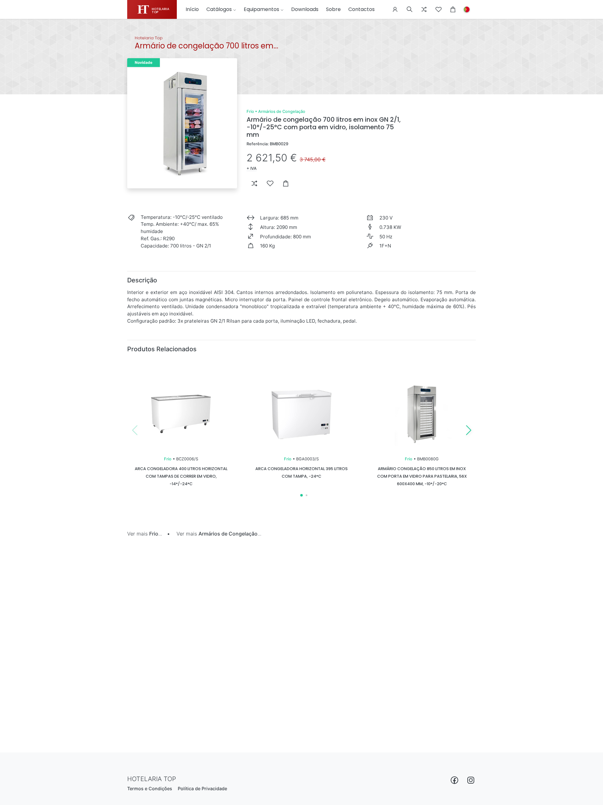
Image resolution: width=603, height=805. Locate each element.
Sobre (333, 9)
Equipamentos (261, 9)
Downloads (304, 9)
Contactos (361, 9)
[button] (395, 9)
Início (192, 9)
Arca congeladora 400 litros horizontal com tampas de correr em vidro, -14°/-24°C (181, 476)
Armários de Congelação (281, 111)
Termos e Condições (149, 788)
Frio (250, 111)
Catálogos (219, 9)
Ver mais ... (144, 533)
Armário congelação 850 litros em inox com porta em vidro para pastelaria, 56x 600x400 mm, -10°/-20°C (422, 476)
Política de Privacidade (202, 788)
